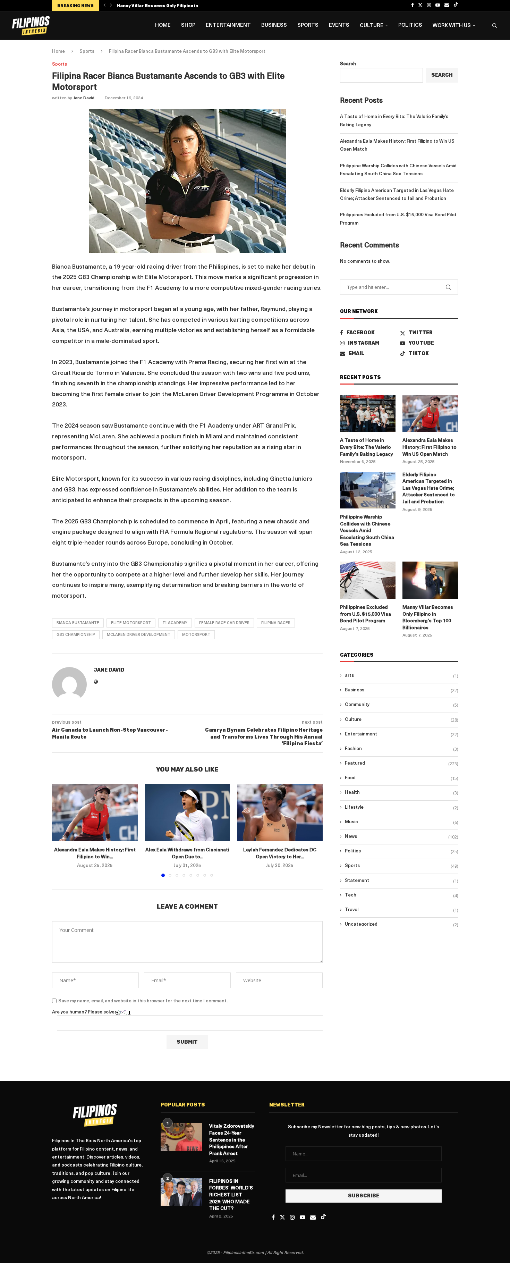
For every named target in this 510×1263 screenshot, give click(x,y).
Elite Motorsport (131, 623)
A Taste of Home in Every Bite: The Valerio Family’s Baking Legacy (366, 447)
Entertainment (228, 25)
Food (401, 778)
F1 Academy (175, 623)
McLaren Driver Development (138, 635)
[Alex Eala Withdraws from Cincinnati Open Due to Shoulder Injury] (187, 812)
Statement (401, 881)
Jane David (83, 98)
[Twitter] (420, 5)
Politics (410, 25)
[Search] (494, 26)
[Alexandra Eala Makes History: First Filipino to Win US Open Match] (95, 812)
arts (401, 676)
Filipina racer (275, 623)
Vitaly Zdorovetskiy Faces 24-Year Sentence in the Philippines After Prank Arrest (231, 1140)
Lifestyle (401, 808)
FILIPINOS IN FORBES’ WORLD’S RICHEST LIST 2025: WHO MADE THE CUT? (231, 1195)
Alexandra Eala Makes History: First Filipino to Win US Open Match (429, 447)
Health (401, 793)
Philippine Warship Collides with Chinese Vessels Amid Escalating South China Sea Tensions (367, 531)
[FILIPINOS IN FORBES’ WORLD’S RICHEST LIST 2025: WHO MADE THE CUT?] (181, 1192)
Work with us (452, 25)
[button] (104, 5)
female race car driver (224, 623)
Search (348, 64)
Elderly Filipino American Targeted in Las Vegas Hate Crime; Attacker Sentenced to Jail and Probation (428, 488)
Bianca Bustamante (78, 623)
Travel (401, 910)
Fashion (401, 749)
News (401, 837)
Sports (307, 25)
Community (401, 705)
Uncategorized (401, 924)
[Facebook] (412, 5)
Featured (401, 763)
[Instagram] (429, 5)
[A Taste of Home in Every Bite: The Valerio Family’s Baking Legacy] (368, 413)
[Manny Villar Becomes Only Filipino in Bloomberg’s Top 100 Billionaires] (430, 580)
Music (401, 822)
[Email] (446, 5)
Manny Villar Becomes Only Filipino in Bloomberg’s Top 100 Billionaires (427, 618)
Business (274, 25)
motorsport (196, 635)
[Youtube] (437, 5)
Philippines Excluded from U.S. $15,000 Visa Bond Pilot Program (365, 614)
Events (339, 25)
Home (163, 25)
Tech (401, 895)
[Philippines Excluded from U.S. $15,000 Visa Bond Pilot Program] (368, 580)
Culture (371, 25)
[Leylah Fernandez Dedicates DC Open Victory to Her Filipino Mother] (280, 812)
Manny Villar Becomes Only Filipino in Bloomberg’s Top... (178, 5)
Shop (188, 25)
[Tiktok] (455, 5)
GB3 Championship (76, 635)
